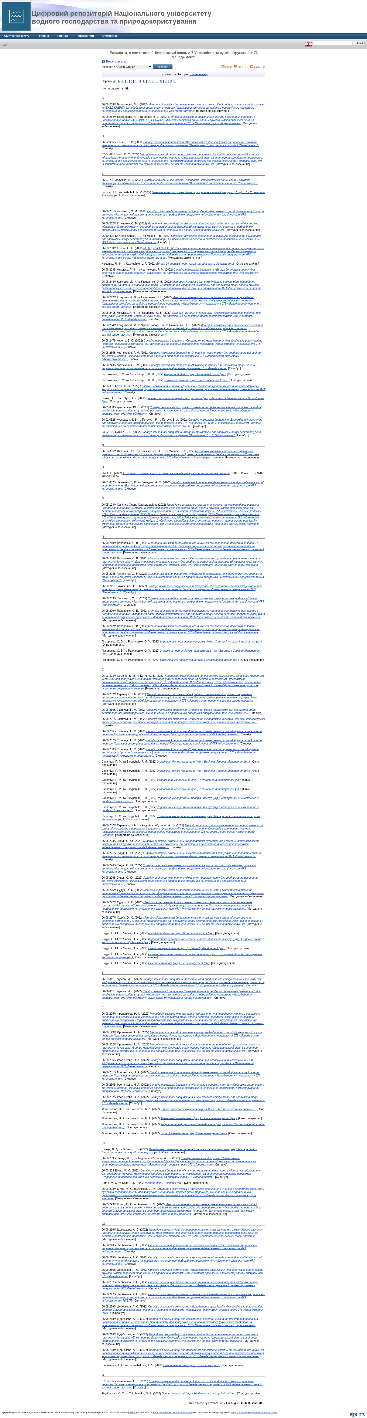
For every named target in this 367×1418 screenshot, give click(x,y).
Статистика (109, 35)
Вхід (5, 44)
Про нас (62, 35)
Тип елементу (199, 74)
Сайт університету (16, 35)
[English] (308, 42)
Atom (228, 66)
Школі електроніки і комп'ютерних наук (172, 1412)
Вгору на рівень (116, 61)
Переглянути (85, 35)
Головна (43, 35)
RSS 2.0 (259, 66)
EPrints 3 (132, 1412)
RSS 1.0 (243, 66)
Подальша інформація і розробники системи (254, 1412)
